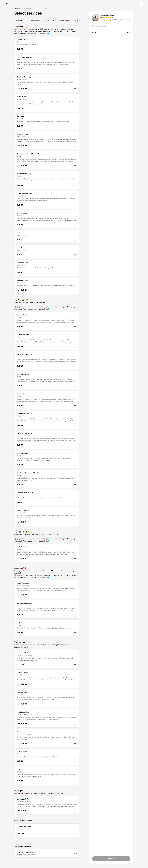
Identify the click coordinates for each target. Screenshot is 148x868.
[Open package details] (75, 811)
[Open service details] (75, 49)
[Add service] (75, 240)
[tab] (21, 20)
